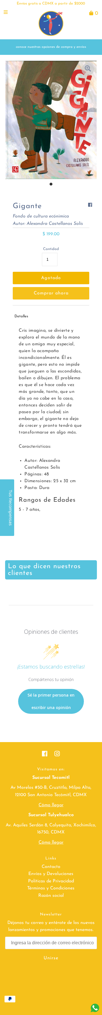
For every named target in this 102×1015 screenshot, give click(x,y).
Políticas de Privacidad (51, 881)
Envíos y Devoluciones (50, 874)
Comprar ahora (51, 293)
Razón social (51, 895)
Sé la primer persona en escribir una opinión (51, 701)
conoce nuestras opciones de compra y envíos (51, 47)
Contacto (51, 867)
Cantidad (51, 249)
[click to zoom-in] (88, 69)
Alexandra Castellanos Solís (55, 223)
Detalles (21, 316)
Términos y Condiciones (51, 888)
